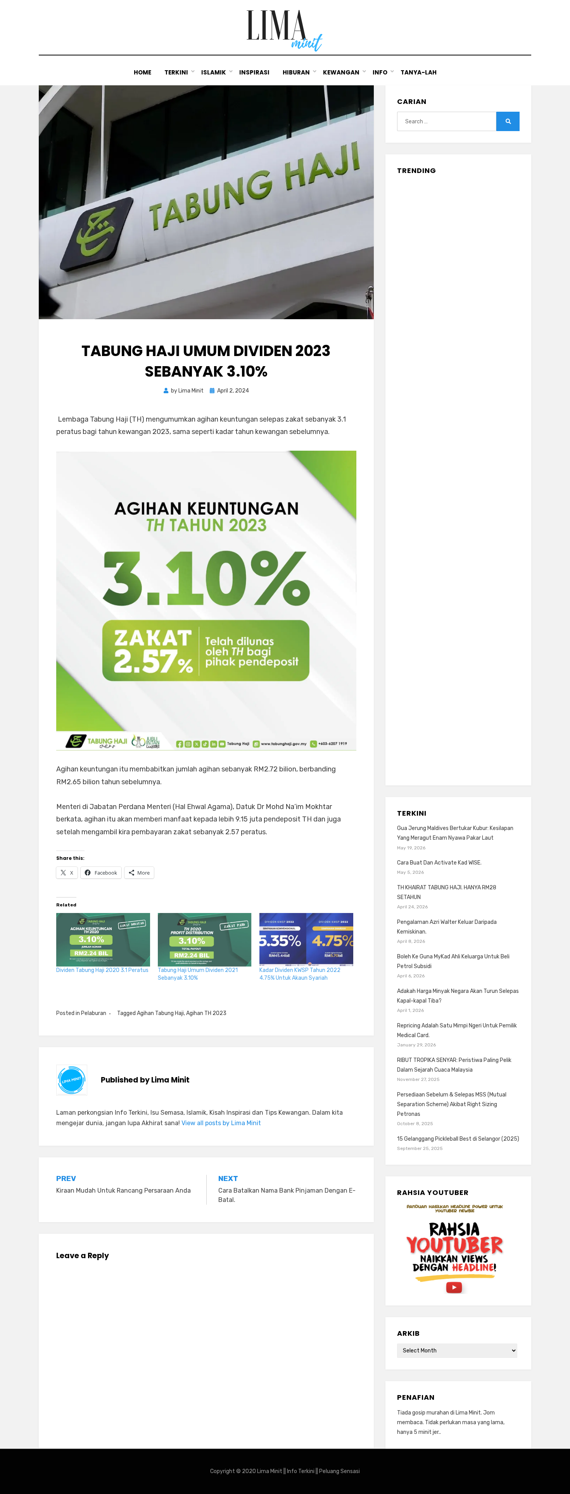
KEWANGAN (341, 72)
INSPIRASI (254, 72)
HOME (142, 72)
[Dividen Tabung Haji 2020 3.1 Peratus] (103, 940)
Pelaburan (93, 1013)
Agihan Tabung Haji (160, 1013)
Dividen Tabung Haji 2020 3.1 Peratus (102, 970)
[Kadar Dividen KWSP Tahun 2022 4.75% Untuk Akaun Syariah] (306, 940)
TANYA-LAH (419, 72)
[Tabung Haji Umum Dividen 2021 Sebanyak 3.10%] (205, 940)
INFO (380, 72)
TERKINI (176, 72)
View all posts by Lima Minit (221, 1123)
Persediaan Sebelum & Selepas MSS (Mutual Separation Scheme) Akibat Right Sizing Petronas (451, 1104)
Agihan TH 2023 (206, 1013)
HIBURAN (296, 72)
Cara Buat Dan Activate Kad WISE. (439, 862)
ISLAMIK (213, 72)
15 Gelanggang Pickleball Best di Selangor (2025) (458, 1139)
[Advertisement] (458, 477)
